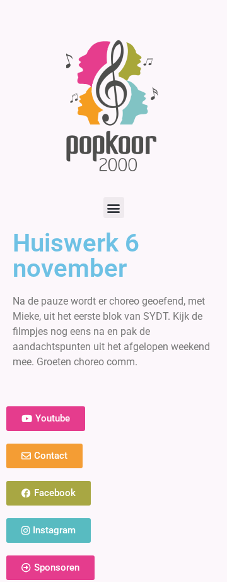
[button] (113, 207)
